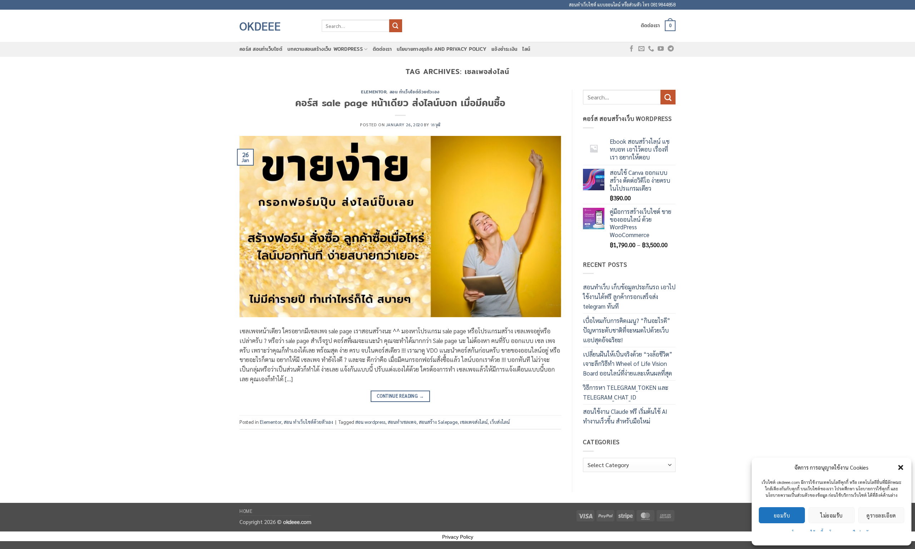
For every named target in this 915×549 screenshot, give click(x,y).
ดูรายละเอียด (881, 515)
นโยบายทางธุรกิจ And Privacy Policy (441, 49)
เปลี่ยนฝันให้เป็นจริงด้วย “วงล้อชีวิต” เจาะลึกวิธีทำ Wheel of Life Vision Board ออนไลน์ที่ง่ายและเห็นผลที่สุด (627, 363)
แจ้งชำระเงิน (504, 49)
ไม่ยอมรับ (831, 515)
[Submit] (395, 25)
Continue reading (400, 396)
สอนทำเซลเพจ (402, 422)
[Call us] (651, 49)
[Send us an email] (641, 49)
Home (246, 511)
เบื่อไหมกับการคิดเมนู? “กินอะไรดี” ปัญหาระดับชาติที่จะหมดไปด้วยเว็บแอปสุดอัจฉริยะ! (626, 330)
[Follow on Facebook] (631, 49)
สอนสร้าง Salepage (438, 422)
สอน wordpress (370, 422)
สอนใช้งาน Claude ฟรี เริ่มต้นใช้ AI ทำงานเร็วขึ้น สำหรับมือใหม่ (625, 416)
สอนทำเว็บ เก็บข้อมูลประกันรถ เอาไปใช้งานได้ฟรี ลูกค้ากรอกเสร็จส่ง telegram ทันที (629, 296)
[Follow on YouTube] (661, 49)
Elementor (373, 91)
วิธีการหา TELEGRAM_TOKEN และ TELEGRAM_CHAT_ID (625, 392)
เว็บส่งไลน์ (500, 422)
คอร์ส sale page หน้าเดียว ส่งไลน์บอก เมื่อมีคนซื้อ (400, 102)
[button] (900, 467)
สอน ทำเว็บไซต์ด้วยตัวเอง (415, 91)
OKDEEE (260, 25)
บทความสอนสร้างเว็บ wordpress (325, 49)
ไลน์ (526, 49)
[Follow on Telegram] (671, 49)
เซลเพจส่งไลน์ (474, 422)
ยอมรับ (782, 515)
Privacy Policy (457, 537)
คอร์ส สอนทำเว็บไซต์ (260, 49)
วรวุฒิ (436, 124)
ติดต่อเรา (650, 25)
